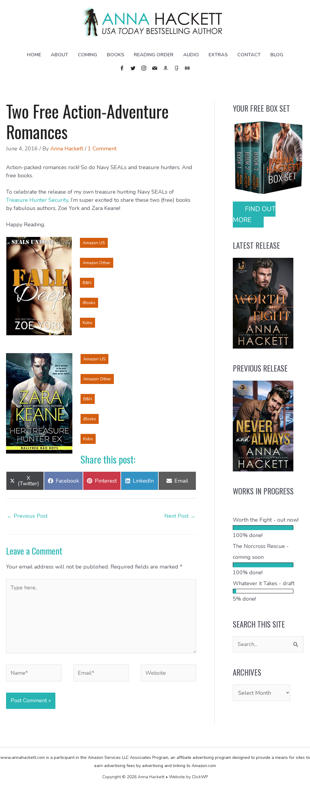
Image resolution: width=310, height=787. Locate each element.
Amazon (166, 68)
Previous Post (27, 516)
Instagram (144, 68)
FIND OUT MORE (254, 215)
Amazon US (94, 243)
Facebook (122, 68)
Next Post (180, 516)
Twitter (133, 68)
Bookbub (187, 68)
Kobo (87, 323)
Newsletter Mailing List (155, 68)
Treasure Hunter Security (37, 200)
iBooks (89, 303)
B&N (87, 283)
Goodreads (176, 68)
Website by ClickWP (188, 777)
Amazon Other (96, 263)
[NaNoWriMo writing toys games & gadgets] (268, 527)
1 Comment (102, 148)
